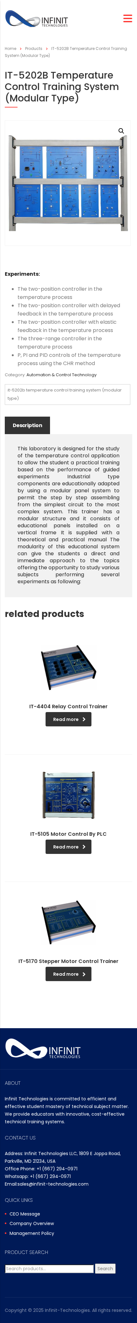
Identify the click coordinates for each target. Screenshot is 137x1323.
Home (10, 48)
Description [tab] (27, 425)
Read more (66, 719)
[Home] (36, 18)
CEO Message (25, 1214)
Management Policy (32, 1233)
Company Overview (32, 1224)
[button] (121, 131)
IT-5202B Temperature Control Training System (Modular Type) (65, 394)
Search (105, 1268)
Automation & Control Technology (61, 375)
